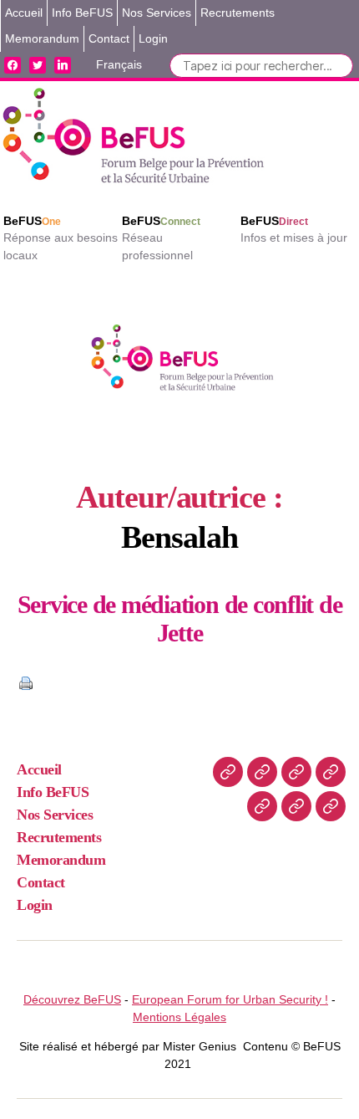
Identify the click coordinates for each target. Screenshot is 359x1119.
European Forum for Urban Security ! (230, 999)
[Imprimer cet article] (179, 683)
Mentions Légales (179, 1017)
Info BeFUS (82, 12)
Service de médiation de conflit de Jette (180, 618)
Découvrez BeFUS (72, 999)
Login (153, 38)
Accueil (24, 12)
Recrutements (237, 12)
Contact (108, 38)
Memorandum (42, 38)
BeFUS (32, 220)
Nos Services (156, 12)
